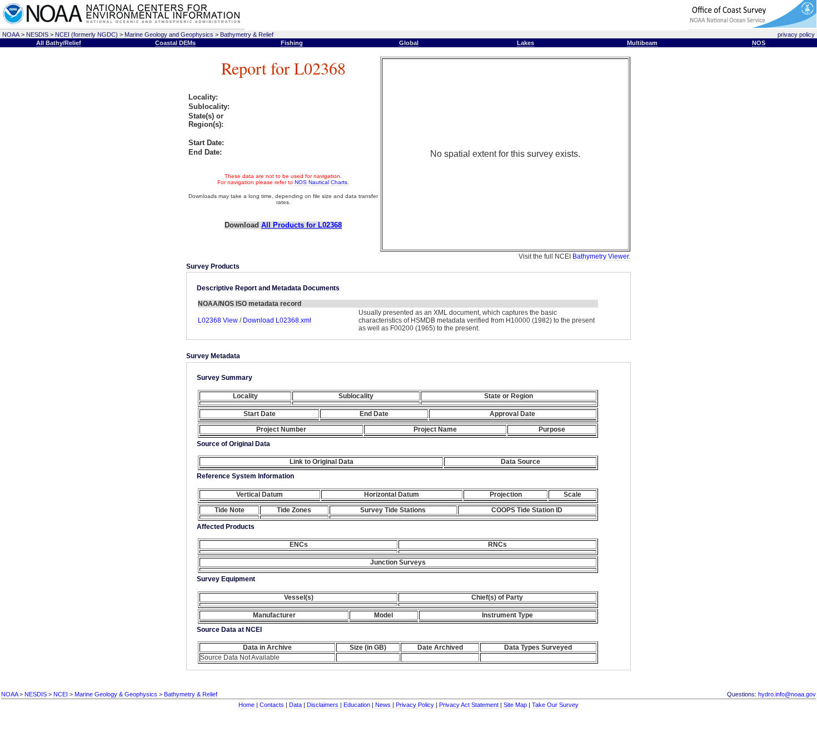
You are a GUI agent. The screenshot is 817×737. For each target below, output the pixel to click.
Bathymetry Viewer (600, 256)
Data (295, 704)
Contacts (272, 704)
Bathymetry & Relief (246, 34)
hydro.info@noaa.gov (787, 694)
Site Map (515, 704)
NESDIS (37, 34)
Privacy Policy (415, 704)
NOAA (10, 34)
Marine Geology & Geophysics (115, 694)
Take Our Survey (555, 704)
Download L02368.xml (277, 320)
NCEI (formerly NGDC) (86, 34)
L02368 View (219, 320)
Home (246, 704)
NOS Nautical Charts (321, 182)
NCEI (60, 694)
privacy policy (796, 34)
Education (356, 704)
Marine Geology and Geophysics (168, 34)
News (383, 704)
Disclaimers (322, 704)
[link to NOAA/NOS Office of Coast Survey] (752, 26)
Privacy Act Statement (469, 704)
